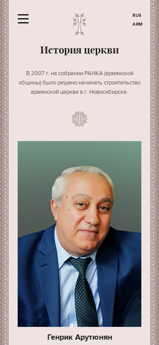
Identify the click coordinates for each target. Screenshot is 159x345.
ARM (137, 24)
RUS (137, 15)
